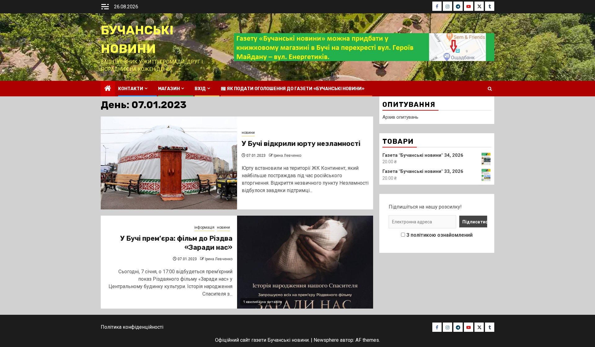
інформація (204, 227)
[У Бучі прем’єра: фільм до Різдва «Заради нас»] (305, 262)
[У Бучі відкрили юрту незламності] (169, 162)
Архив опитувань (400, 117)
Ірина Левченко (287, 155)
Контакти (130, 88)
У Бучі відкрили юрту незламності (301, 143)
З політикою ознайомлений (439, 235)
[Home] (107, 89)
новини (248, 132)
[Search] (490, 89)
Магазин (169, 88)
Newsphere (326, 340)
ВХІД (200, 88)
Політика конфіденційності (132, 327)
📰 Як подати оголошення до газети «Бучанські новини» (292, 88)
